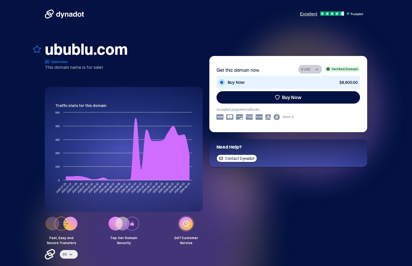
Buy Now (291, 97)
